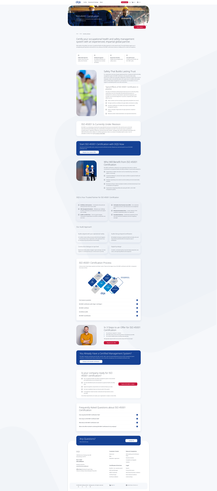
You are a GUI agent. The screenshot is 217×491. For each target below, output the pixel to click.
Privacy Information (130, 470)
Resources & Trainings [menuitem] (93, 2)
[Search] (130, 2)
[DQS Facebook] (82, 487)
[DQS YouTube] (90, 487)
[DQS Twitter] (78, 487)
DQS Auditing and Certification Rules (132, 454)
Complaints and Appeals (131, 460)
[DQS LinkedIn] (86, 487)
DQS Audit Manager (113, 470)
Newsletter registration (114, 458)
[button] (133, 2)
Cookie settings (129, 476)
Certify (81, 33)
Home (77, 33)
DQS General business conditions (133, 472)
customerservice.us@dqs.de (82, 466)
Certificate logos (112, 474)
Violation (128, 462)
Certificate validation (113, 476)
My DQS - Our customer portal (115, 468)
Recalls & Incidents (130, 457)
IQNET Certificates (113, 472)
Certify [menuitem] (85, 2)
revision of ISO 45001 (100, 133)
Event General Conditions (131, 474)
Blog (110, 456)
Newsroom (111, 454)
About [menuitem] (101, 2)
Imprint (127, 468)
